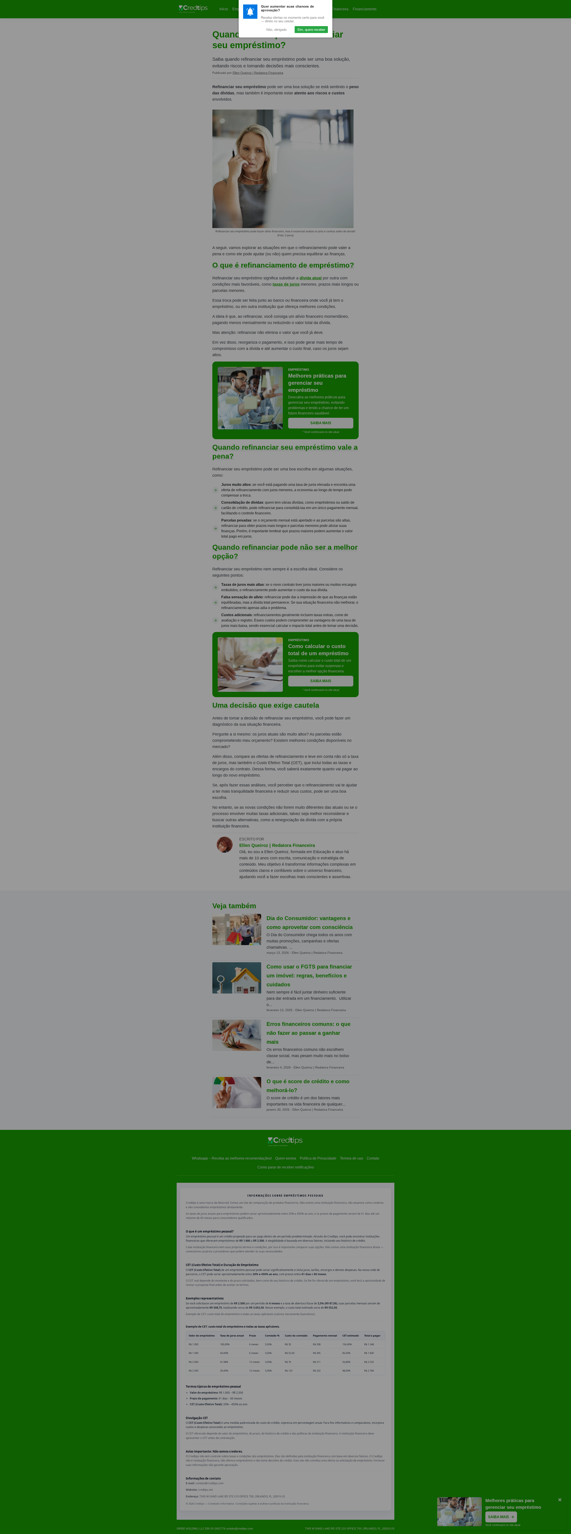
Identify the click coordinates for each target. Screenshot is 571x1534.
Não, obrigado (276, 29)
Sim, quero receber (311, 29)
